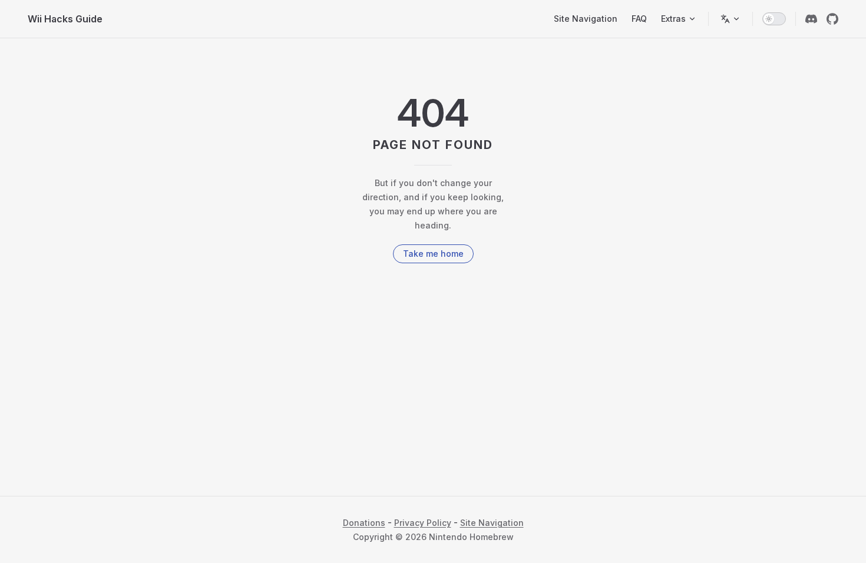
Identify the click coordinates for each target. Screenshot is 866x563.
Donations (364, 523)
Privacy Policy (422, 523)
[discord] (811, 18)
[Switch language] (730, 19)
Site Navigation (492, 523)
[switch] (774, 18)
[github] (832, 18)
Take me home (433, 254)
